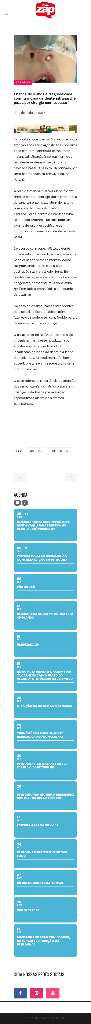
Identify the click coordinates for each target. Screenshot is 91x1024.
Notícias (36, 450)
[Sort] (25, 503)
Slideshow (60, 450)
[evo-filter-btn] (17, 503)
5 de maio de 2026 (32, 113)
